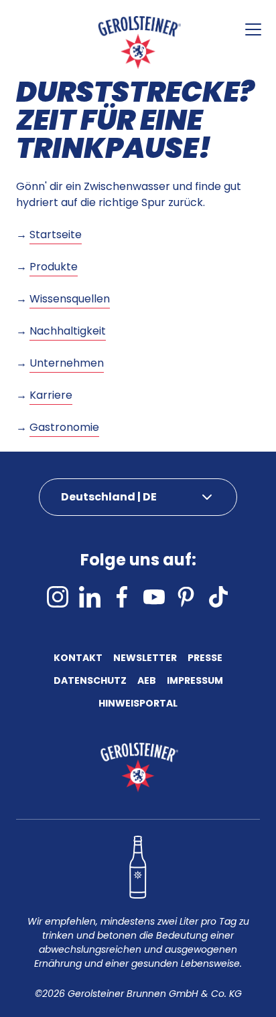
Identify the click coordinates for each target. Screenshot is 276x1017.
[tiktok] (218, 597)
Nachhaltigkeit (67, 331)
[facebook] (122, 597)
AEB (146, 681)
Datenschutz (90, 681)
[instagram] (57, 597)
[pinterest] (186, 597)
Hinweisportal (138, 704)
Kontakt (78, 658)
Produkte (53, 266)
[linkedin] (89, 597)
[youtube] (154, 597)
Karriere (50, 395)
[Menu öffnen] (253, 29)
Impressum (195, 681)
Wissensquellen (69, 298)
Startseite (55, 234)
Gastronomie (64, 427)
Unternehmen (66, 363)
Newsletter (145, 658)
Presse (205, 658)
